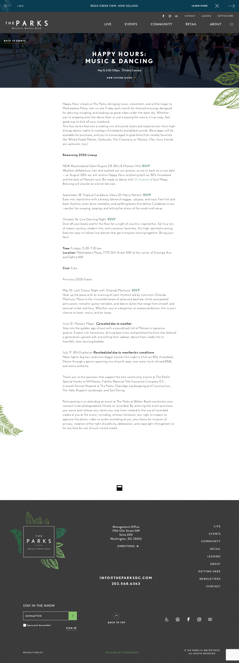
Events (131, 25)
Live (108, 25)
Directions (126, 546)
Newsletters (210, 578)
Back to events (15, 41)
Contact (190, 16)
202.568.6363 (126, 584)
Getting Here (209, 571)
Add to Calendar (132, 70)
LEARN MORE (200, 6)
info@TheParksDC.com (126, 578)
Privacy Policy (33, 652)
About (215, 25)
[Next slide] (231, 6)
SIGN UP (71, 628)
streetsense (130, 652)
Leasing (206, 16)
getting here (225, 16)
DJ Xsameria (143, 179)
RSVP (146, 166)
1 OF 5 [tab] (20, 6)
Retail (191, 25)
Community (161, 25)
